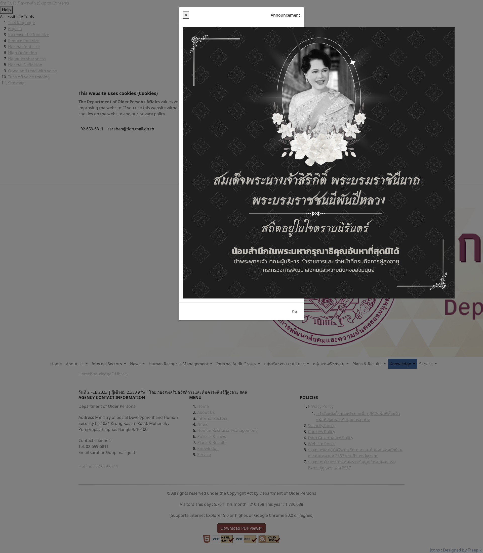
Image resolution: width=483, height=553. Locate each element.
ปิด (294, 311)
